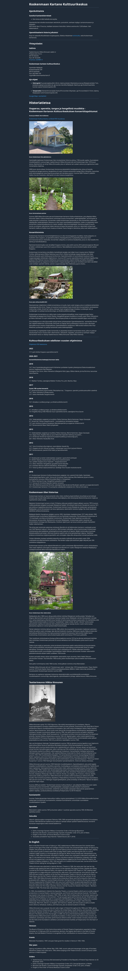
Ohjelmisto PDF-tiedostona (38, 344)
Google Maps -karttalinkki (37, 96)
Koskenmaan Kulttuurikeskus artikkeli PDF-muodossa (47, 119)
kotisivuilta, (77, 36)
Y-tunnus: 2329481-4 (35, 60)
